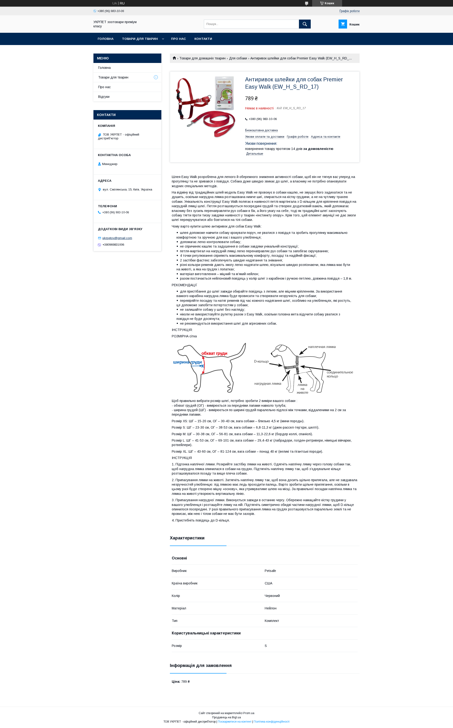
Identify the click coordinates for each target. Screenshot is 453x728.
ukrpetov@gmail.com (117, 238)
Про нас (178, 39)
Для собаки (238, 58)
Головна (105, 39)
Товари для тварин (140, 39)
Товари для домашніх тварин (202, 58)
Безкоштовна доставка (261, 130)
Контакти (203, 39)
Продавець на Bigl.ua (226, 717)
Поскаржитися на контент (235, 721)
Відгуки (103, 97)
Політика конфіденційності (271, 721)
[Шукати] (305, 24)
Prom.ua (248, 713)
